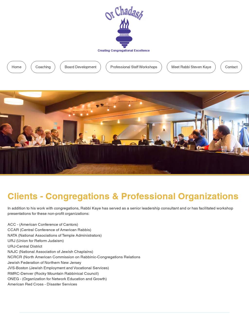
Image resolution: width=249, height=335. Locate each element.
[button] (43, 67)
